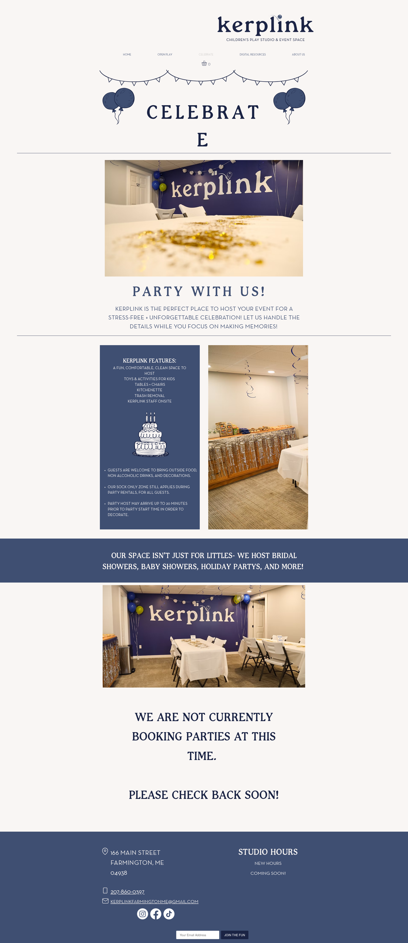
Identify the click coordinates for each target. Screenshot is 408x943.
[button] (207, 63)
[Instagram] (142, 913)
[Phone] (105, 890)
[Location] (105, 851)
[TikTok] (168, 913)
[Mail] (105, 901)
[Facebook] (155, 913)
